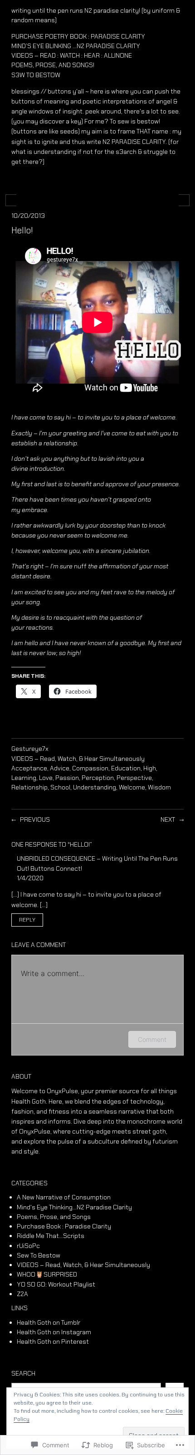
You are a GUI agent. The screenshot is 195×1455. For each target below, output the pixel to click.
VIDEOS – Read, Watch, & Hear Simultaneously (78, 759)
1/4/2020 (30, 878)
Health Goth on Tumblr (48, 1322)
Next (168, 819)
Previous (35, 819)
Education (126, 768)
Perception (98, 778)
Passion (67, 778)
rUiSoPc (28, 1246)
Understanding (94, 787)
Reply (27, 920)
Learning (23, 778)
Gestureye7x (30, 749)
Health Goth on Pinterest (53, 1341)
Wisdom (159, 787)
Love (46, 778)
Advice (59, 768)
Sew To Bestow (38, 1255)
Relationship (29, 787)
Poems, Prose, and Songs (54, 1217)
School (60, 787)
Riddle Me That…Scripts (50, 1236)
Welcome (132, 787)
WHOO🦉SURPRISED (47, 1274)
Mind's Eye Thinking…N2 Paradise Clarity (74, 1207)
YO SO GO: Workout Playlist (56, 1284)
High (149, 768)
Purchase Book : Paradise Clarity (64, 1226)
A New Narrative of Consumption (64, 1197)
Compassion (90, 768)
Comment (152, 1039)
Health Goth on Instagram (54, 1332)
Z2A (22, 1294)
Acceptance (29, 768)
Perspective (134, 778)
